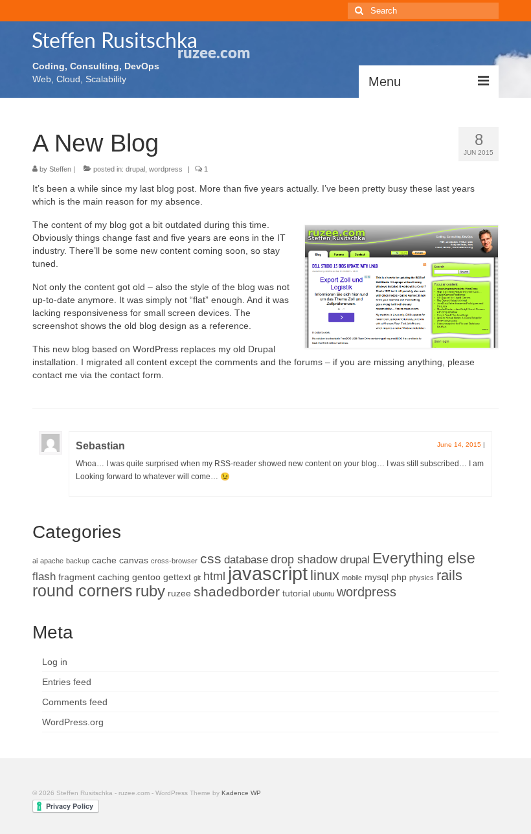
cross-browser (174, 561)
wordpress (166, 169)
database (246, 559)
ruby (150, 591)
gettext (177, 577)
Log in (54, 662)
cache (104, 560)
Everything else (423, 558)
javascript (268, 573)
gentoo (146, 577)
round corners (82, 590)
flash (44, 576)
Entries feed (66, 682)
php (399, 577)
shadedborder (237, 592)
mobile (352, 577)
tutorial (296, 593)
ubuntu (323, 594)
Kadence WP (241, 792)
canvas (133, 560)
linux (324, 575)
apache (51, 561)
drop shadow (304, 559)
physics (421, 577)
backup (77, 561)
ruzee (179, 593)
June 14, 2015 (459, 444)
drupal (135, 169)
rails (449, 575)
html (214, 576)
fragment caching (94, 577)
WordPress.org (73, 722)
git (197, 577)
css (210, 559)
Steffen (60, 169)
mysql (377, 577)
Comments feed (74, 702)
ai (35, 561)
